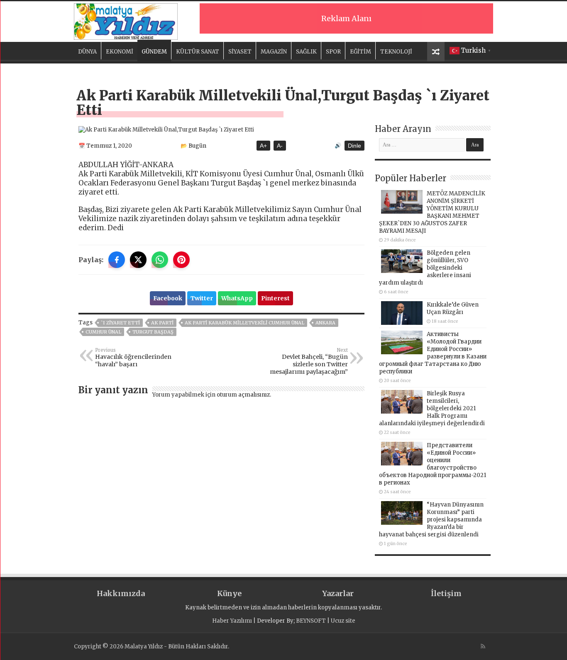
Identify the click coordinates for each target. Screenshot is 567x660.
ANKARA (325, 323)
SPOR (333, 51)
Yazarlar (338, 593)
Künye (229, 593)
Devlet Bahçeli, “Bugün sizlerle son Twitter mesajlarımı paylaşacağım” (309, 361)
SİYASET (240, 51)
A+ (263, 145)
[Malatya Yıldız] (126, 20)
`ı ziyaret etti (120, 323)
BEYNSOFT (311, 620)
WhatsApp (237, 298)
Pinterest (275, 298)
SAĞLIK (306, 51)
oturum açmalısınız (243, 394)
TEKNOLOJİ (396, 51)
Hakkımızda (121, 593)
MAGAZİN (274, 51)
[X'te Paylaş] (138, 259)
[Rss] (483, 646)
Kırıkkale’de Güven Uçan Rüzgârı (453, 308)
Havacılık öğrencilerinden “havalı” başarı (133, 357)
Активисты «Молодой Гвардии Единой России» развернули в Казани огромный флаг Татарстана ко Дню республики (432, 353)
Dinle (354, 145)
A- (280, 145)
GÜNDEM (154, 51)
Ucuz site (343, 620)
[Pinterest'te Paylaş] (181, 259)
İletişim (446, 593)
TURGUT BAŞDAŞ (153, 332)
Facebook (167, 298)
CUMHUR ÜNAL (103, 332)
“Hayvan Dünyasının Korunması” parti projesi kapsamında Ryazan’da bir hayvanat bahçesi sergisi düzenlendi (431, 519)
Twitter (202, 298)
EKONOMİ (119, 51)
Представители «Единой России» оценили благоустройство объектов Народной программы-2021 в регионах (432, 464)
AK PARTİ (162, 323)
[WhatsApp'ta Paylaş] (160, 259)
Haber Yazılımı (232, 620)
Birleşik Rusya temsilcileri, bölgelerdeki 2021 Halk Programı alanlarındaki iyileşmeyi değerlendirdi (432, 408)
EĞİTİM (360, 51)
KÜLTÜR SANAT (197, 51)
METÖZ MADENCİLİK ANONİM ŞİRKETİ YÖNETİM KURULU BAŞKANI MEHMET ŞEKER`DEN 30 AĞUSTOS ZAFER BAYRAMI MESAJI (432, 212)
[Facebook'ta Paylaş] (116, 259)
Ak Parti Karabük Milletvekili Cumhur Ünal (244, 323)
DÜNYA (87, 51)
